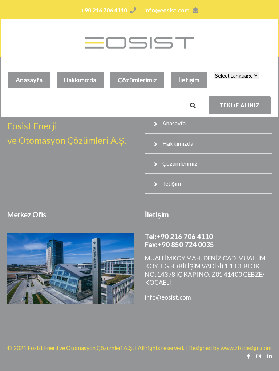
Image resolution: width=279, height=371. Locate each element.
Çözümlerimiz (137, 80)
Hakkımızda (80, 80)
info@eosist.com (167, 10)
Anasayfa (29, 80)
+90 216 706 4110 (104, 10)
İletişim (188, 80)
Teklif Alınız (239, 105)
